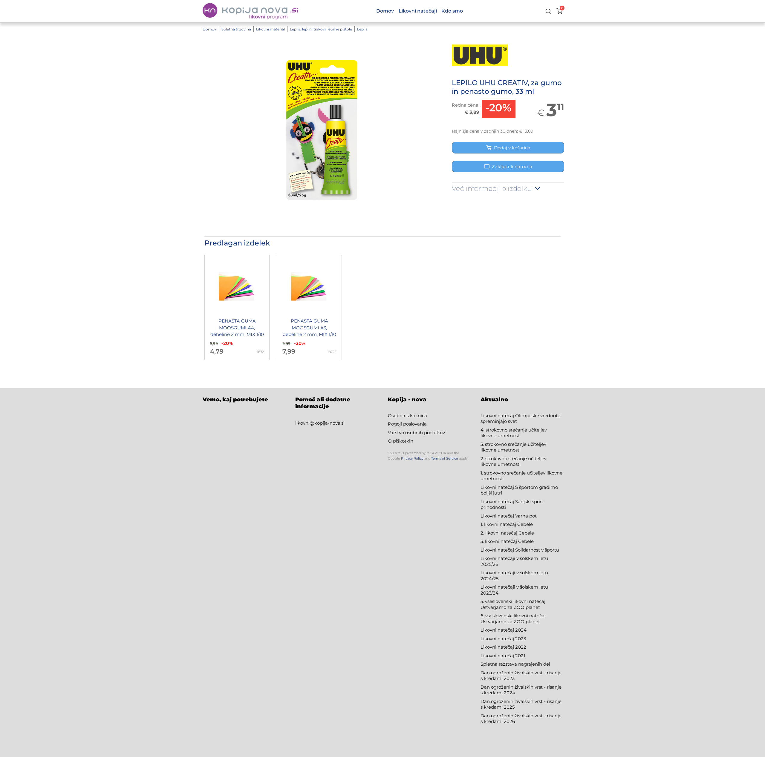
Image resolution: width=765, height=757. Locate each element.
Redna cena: (465, 105)
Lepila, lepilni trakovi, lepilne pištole (321, 29)
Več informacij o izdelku (492, 188)
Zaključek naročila (512, 166)
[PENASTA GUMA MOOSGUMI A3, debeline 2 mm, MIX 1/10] (309, 307)
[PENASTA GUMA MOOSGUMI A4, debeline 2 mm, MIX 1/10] (237, 307)
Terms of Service (444, 458)
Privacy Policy (412, 458)
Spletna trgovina (236, 29)
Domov (209, 29)
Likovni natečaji (418, 11)
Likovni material (270, 29)
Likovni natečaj (498, 655)
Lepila (362, 29)
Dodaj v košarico (511, 148)
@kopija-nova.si (327, 423)
